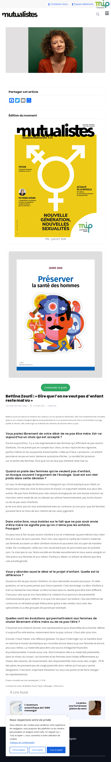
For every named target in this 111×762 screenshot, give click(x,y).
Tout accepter (56, 750)
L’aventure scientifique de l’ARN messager (37, 707)
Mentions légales (67, 738)
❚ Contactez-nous (58, 4)
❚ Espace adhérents (82, 4)
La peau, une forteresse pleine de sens (78, 706)
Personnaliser (18, 750)
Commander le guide (55, 387)
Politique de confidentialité (22, 742)
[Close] (67, 716)
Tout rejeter (37, 750)
